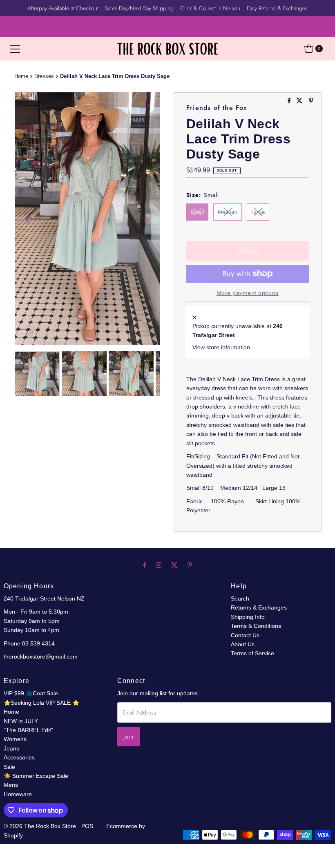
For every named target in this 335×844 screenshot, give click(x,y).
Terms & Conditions (256, 626)
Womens (15, 739)
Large (258, 212)
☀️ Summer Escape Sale (36, 776)
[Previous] (28, 220)
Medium (227, 212)
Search (240, 598)
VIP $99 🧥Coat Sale (31, 693)
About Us (243, 644)
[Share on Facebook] (290, 101)
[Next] (147, 220)
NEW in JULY (21, 721)
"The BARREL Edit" (28, 730)
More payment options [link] (248, 293)
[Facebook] (144, 564)
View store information (221, 347)
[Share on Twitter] (300, 101)
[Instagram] (158, 564)
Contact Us (245, 635)
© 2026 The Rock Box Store (41, 826)
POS (87, 826)
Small (197, 212)
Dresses (44, 76)
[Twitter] (174, 564)
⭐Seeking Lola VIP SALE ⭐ (41, 702)
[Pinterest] (190, 564)
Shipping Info (248, 617)
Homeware (18, 794)
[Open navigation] (15, 48)
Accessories (19, 757)
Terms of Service (252, 653)
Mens (11, 784)
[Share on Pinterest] (311, 101)
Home (21, 76)
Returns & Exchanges (259, 607)
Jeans (11, 748)
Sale (9, 767)
